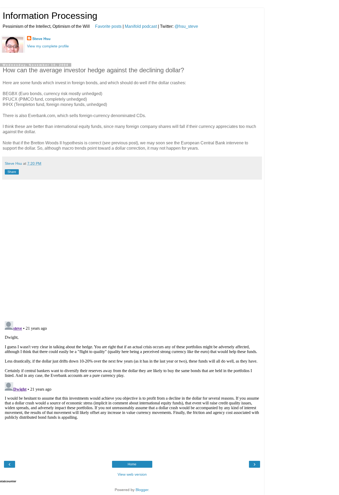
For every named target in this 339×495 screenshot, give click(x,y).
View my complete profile (48, 46)
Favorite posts (108, 26)
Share (11, 172)
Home (132, 464)
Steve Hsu (41, 39)
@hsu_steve (186, 26)
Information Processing (50, 16)
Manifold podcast (141, 26)
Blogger (142, 490)
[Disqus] (132, 248)
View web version (132, 474)
